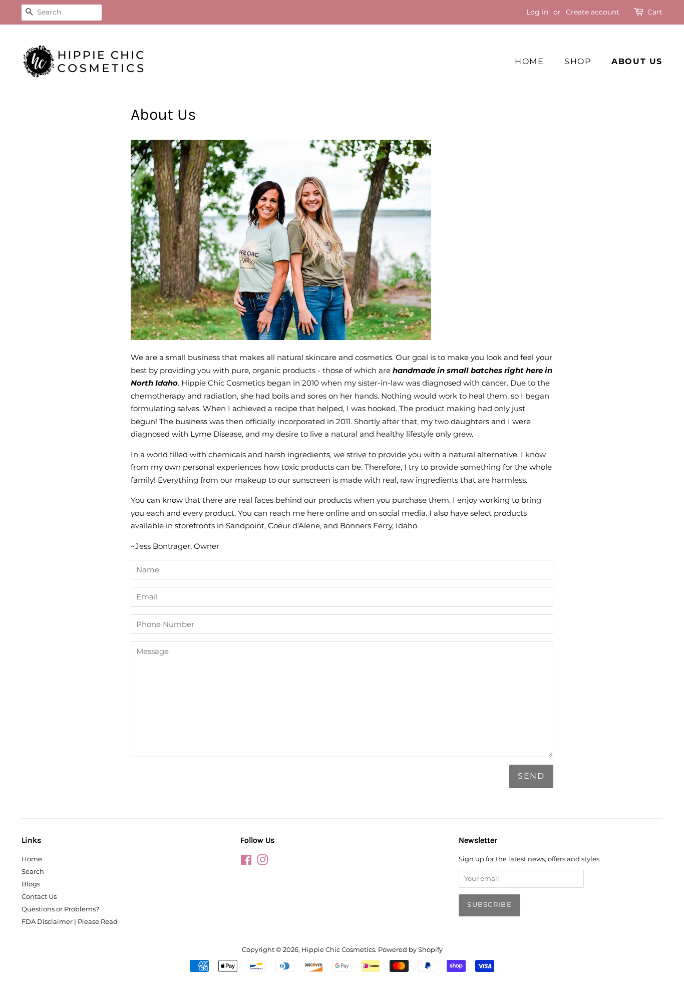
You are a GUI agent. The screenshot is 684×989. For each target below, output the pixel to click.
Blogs (31, 884)
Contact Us (39, 896)
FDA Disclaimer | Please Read (70, 921)
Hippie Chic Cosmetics (338, 949)
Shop (577, 61)
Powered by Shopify (410, 949)
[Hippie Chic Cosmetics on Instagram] (262, 862)
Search (33, 871)
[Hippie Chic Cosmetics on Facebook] (246, 862)
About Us (636, 61)
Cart (654, 12)
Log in (537, 12)
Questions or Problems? (60, 909)
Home (529, 61)
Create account (592, 12)
